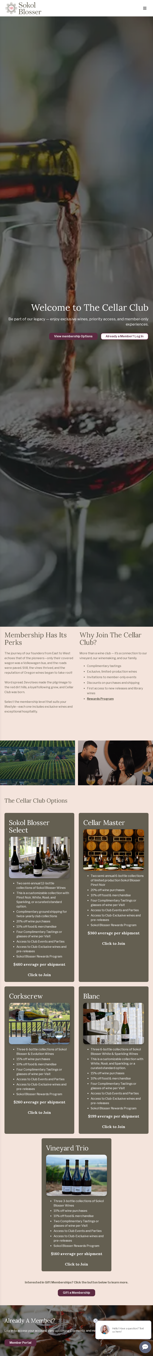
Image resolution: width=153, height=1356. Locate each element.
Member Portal (20, 1342)
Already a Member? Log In (124, 336)
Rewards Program (100, 699)
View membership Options (73, 336)
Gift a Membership (76, 1292)
